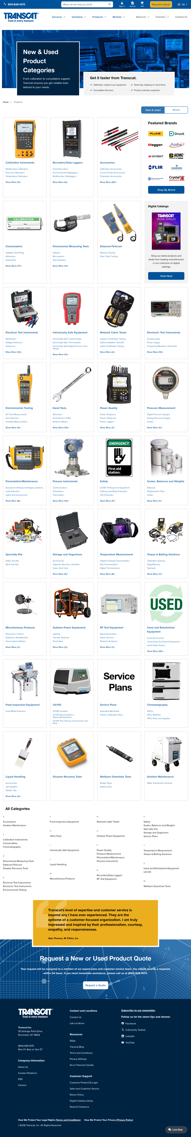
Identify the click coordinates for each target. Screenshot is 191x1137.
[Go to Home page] (21, 17)
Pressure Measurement (161, 408)
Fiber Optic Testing (109, 256)
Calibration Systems (156, 560)
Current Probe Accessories (112, 172)
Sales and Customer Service (84, 1088)
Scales (150, 494)
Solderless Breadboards (17, 637)
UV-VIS (57, 705)
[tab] (25, 817)
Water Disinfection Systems (159, 783)
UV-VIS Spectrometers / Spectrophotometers (63, 716)
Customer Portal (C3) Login (84, 1082)
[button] (182, 4)
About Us (141, 17)
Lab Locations (77, 1023)
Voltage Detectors (14, 342)
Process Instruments (65, 481)
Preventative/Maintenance (22, 481)
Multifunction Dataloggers (65, 176)
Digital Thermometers (110, 568)
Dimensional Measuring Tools (71, 246)
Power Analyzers (108, 414)
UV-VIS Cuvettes (60, 711)
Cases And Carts (60, 568)
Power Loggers (107, 421)
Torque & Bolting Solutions (163, 554)
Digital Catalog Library (81, 1100)
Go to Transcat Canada (81, 1065)
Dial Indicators (59, 259)
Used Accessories (155, 638)
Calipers (56, 252)
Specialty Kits (14, 554)
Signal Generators (108, 633)
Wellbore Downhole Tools (115, 777)
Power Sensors (107, 637)
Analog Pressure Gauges (158, 418)
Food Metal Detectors (16, 711)
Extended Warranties (109, 711)
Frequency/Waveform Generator (162, 346)
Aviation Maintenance (160, 777)
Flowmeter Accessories (111, 176)
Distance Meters (60, 421)
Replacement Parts (156, 491)
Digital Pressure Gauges (158, 414)
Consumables (14, 246)
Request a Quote (161, 4)
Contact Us (181, 17)
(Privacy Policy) (124, 1120)
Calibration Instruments (20, 163)
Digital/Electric (153, 564)
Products (97, 17)
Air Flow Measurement (16, 414)
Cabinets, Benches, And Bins (66, 564)
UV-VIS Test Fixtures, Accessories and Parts (70, 722)
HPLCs (150, 711)
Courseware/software (16, 641)
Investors (161, 17)
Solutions (77, 17)
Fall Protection (106, 494)
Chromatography (157, 705)
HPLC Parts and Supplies (158, 718)
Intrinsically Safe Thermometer (67, 342)
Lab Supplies (12, 786)
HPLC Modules (154, 714)
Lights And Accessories (17, 494)
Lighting (56, 633)
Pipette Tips (11, 790)
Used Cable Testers (156, 645)
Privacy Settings (78, 1059)
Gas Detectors (12, 418)
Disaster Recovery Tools (67, 777)
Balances (151, 487)
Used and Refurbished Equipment (161, 630)
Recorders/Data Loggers (68, 163)
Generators (58, 641)
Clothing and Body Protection (113, 491)
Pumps (150, 421)
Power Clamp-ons (108, 418)
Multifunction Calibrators (17, 168)
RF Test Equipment (111, 628)
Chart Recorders (60, 168)
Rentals (117, 17)
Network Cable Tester (113, 332)
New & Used (153, 110)
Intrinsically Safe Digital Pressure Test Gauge (70, 347)
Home (6, 102)
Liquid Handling (15, 777)
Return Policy (77, 1094)
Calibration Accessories (111, 168)
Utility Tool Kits (12, 560)
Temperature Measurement (116, 554)
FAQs (72, 1040)
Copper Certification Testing (113, 338)
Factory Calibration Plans (111, 714)
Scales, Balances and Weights (165, 481)
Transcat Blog (77, 1046)
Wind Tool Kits (12, 564)
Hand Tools (59, 408)
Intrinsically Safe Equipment (70, 332)
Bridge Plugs (106, 783)
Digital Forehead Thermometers (115, 560)
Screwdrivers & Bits (62, 418)
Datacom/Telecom (111, 246)
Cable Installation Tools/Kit (112, 342)
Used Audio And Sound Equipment (163, 641)
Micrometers (58, 256)
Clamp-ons (10, 346)
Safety (104, 481)
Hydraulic (151, 568)
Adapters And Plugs (15, 252)
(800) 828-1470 (26, 1045)
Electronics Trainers (15, 633)
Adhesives (10, 256)
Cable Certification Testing (112, 346)
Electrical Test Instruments (22, 332)
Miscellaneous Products (20, 628)
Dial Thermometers (109, 564)
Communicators (60, 487)
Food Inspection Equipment (23, 705)
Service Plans (108, 705)
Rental (176, 109)
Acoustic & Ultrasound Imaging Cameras (24, 487)
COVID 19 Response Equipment (115, 487)
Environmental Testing (19, 408)
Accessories (107, 163)
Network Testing (107, 252)
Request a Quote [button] (95, 985)
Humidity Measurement (16, 421)
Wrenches (57, 414)
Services (57, 17)
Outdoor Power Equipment (69, 628)
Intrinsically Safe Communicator (67, 338)
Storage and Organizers (67, 554)
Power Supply (153, 342)
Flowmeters (58, 491)
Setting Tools (106, 786)
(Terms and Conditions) (68, 1120)
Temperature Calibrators (17, 176)
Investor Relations (27, 1073)
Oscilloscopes (153, 338)
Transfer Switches (61, 637)
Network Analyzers (109, 641)
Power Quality (108, 408)
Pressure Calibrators (15, 172)
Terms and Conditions (81, 1052)
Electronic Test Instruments (163, 332)
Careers (22, 1085)
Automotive (11, 259)
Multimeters (11, 338)
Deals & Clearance (79, 1106)
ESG (20, 1079)
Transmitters (58, 494)
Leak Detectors (13, 491)
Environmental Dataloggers (65, 172)
